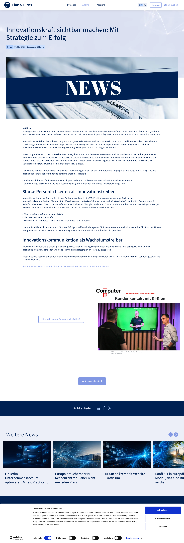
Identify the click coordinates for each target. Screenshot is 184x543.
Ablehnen (163, 526)
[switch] (72, 538)
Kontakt (156, 5)
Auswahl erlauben (163, 518)
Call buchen (172, 5)
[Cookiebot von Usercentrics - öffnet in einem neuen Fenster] (16, 538)
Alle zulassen (163, 510)
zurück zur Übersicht (92, 381)
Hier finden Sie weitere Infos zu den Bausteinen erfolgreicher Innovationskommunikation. (67, 266)
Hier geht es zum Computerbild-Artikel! (61, 319)
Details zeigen (132, 538)
